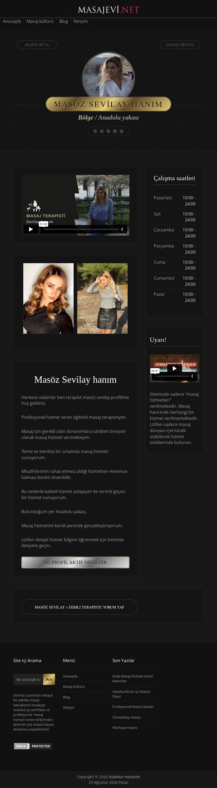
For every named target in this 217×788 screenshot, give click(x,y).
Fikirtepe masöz (124, 727)
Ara (49, 679)
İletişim (81, 21)
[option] (48, 299)
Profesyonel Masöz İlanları (133, 706)
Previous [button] (21, 299)
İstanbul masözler (125, 776)
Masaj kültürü (40, 21)
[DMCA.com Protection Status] (33, 745)
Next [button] (129, 299)
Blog (63, 21)
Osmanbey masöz (126, 717)
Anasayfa (12, 21)
